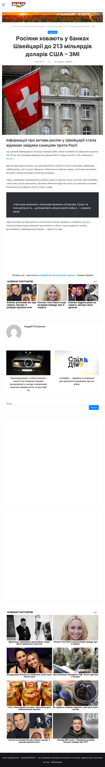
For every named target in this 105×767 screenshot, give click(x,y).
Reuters (10, 158)
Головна (15, 26)
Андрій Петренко (35, 326)
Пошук (9, 404)
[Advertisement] (52, 254)
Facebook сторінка (65, 275)
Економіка (24, 26)
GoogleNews (46, 275)
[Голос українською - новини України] (18, 4)
